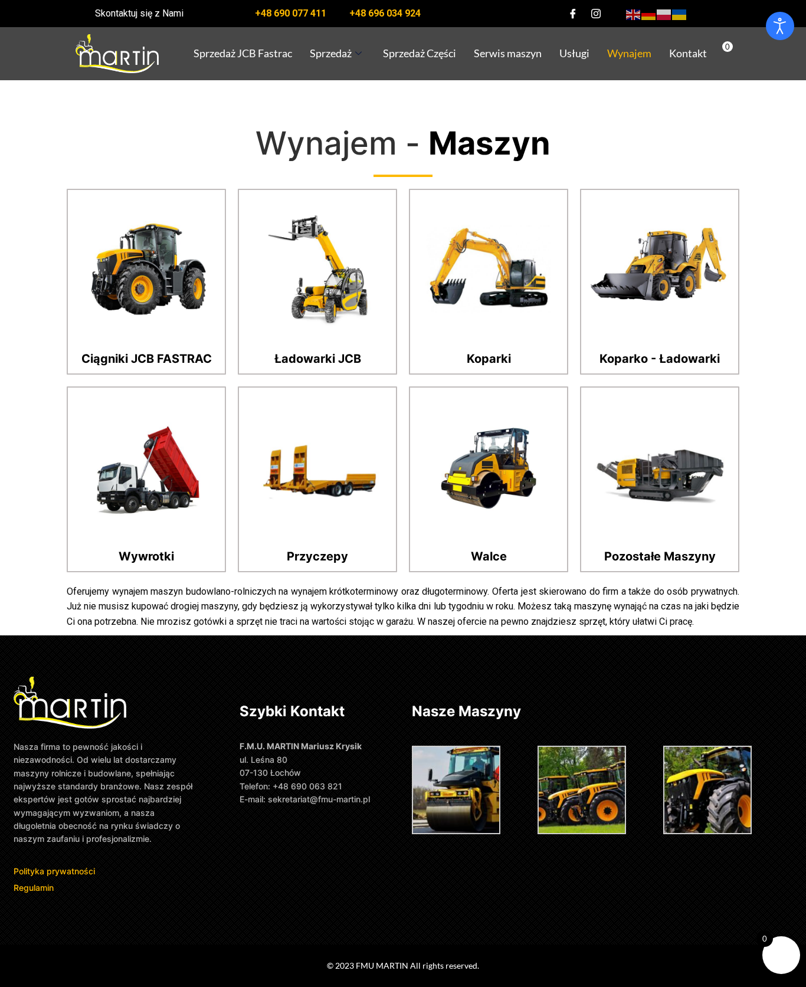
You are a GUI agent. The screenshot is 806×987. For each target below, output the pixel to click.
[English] (633, 13)
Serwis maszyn (508, 53)
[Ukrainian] (679, 13)
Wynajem (629, 53)
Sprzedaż (331, 53)
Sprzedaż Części (419, 53)
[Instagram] (596, 13)
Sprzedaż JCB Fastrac (243, 53)
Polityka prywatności (55, 871)
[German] (649, 13)
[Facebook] (573, 13)
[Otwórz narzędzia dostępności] (780, 26)
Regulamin (34, 888)
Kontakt (688, 53)
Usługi (574, 53)
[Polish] (664, 13)
